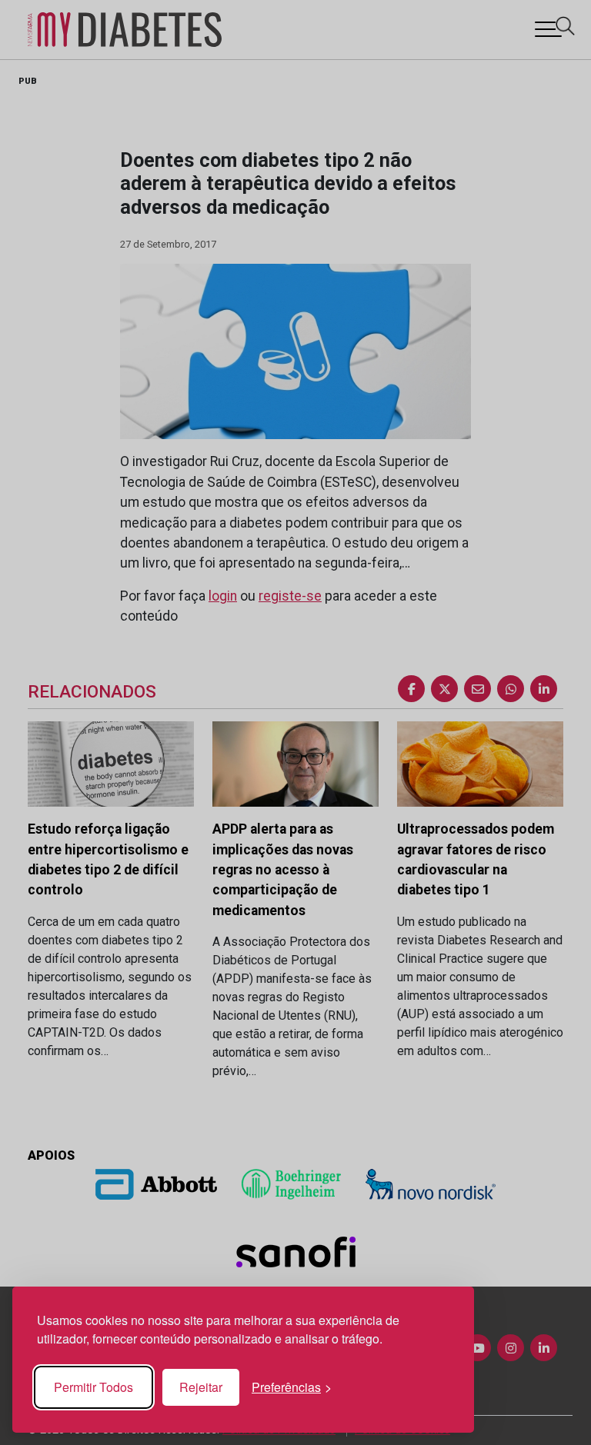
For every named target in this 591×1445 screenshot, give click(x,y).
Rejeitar (200, 1387)
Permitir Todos (93, 1387)
